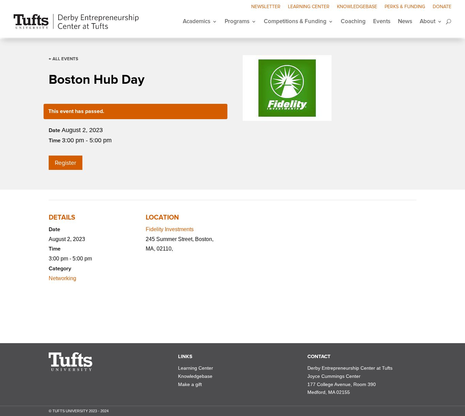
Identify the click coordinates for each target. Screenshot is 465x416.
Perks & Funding (405, 7)
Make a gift (190, 384)
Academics (196, 21)
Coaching (353, 21)
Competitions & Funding (295, 21)
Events (381, 21)
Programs (237, 21)
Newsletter (265, 7)
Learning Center (309, 7)
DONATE (442, 7)
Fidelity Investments (170, 229)
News (405, 21)
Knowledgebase (357, 7)
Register (65, 162)
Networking (62, 278)
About (427, 21)
